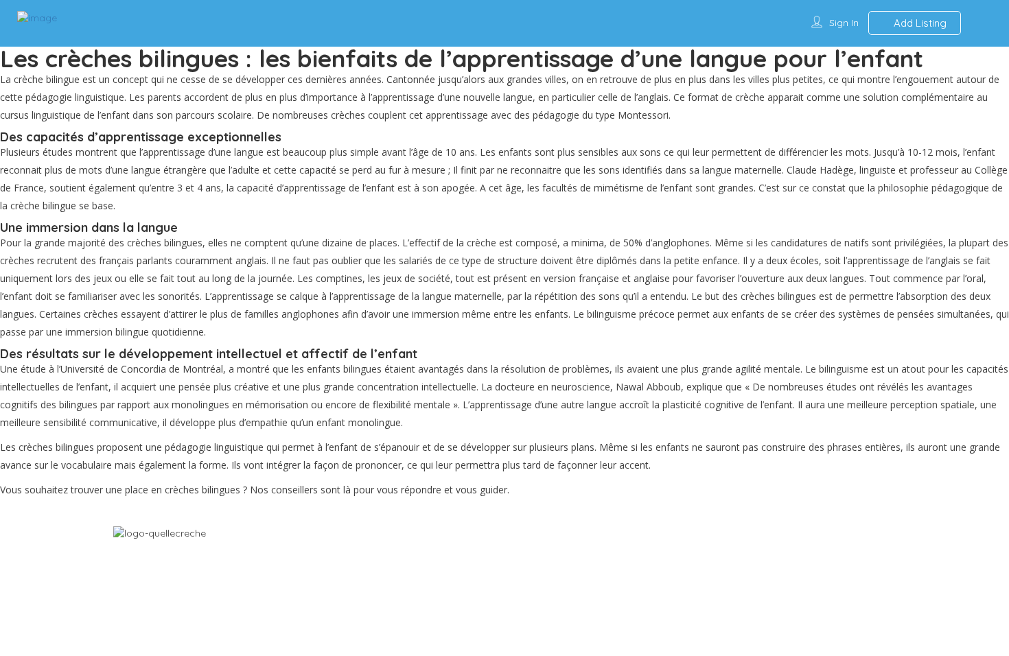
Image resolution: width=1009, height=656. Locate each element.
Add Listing (919, 23)
